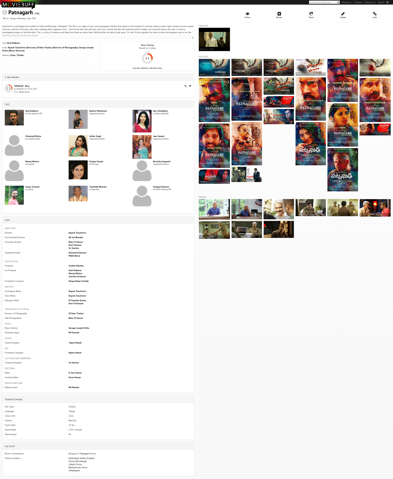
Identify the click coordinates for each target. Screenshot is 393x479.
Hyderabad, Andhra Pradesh (81, 458)
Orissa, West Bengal (78, 461)
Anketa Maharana (98, 110)
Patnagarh (20, 12)
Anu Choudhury (160, 110)
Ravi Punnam (75, 245)
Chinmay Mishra (33, 136)
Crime (13, 55)
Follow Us (369, 2)
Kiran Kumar (75, 377)
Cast (7, 104)
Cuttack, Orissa (75, 464)
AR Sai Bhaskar (76, 237)
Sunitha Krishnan (77, 276)
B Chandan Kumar (77, 300)
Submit (358, 2)
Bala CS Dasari (76, 242)
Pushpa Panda (96, 161)
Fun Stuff (10, 446)
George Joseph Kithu (79, 328)
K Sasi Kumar (75, 372)
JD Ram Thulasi (76, 313)
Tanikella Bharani (98, 186)
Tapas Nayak (75, 342)
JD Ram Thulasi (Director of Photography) (57, 47)
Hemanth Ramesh (77, 252)
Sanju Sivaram (32, 186)
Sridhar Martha (76, 265)
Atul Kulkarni (13, 43)
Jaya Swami (158, 136)
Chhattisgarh (74, 470)
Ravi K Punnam (76, 303)
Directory (346, 2)
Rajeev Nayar (75, 352)
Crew (7, 219)
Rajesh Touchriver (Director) (22, 47)
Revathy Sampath (162, 161)
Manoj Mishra (32, 161)
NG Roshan (74, 387)
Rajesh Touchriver (77, 232)
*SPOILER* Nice (21, 86)
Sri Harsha (74, 248)
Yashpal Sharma (161, 186)
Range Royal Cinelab (79, 281)
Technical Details (13, 399)
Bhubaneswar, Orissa (78, 467)
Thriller (20, 55)
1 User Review (12, 77)
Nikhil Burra (74, 255)
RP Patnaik (74, 332)
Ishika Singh (95, 136)
